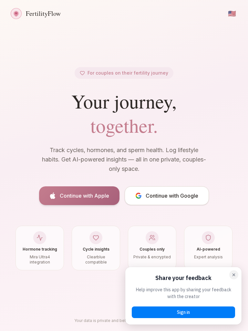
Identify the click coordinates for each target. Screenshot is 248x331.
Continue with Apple (84, 195)
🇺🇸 (232, 13)
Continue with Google (172, 195)
